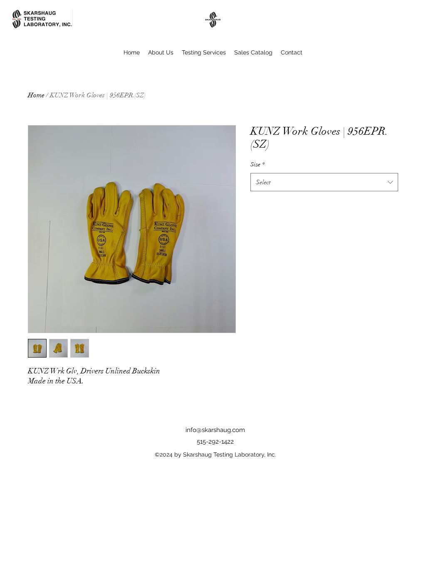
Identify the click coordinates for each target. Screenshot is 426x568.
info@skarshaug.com (215, 430)
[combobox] (324, 182)
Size (257, 164)
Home (36, 95)
